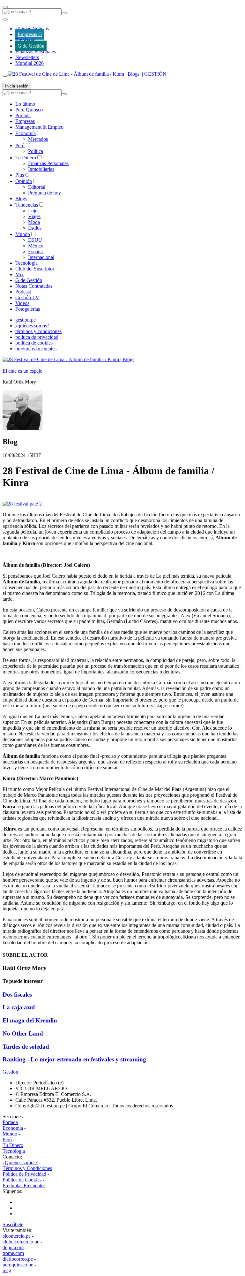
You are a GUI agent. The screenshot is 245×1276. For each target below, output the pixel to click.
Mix (19, 274)
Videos (22, 303)
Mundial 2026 (29, 63)
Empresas (25, 40)
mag (7, 1270)
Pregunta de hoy (44, 192)
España (35, 251)
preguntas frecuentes (35, 348)
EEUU (35, 240)
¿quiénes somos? (32, 325)
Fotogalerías (27, 309)
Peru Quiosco (29, 109)
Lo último (25, 104)
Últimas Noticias (32, 28)
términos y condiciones (38, 331)
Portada (23, 115)
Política (35, 151)
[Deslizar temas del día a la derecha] (5, 76)
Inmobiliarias (41, 169)
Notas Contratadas (33, 286)
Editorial (36, 187)
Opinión (23, 181)
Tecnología (26, 263)
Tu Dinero (25, 157)
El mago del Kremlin (30, 1020)
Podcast (23, 291)
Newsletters (27, 57)
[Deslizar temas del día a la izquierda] (5, 19)
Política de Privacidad (24, 1174)
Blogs (21, 198)
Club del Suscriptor (34, 268)
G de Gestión (31, 46)
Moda (34, 222)
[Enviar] (64, 13)
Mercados (38, 139)
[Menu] (5, 7)
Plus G (22, 175)
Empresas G (30, 34)
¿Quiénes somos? (20, 1162)
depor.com (13, 1247)
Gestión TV (27, 297)
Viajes (34, 216)
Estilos (34, 228)
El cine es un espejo (22, 371)
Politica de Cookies (22, 1179)
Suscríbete (13, 1224)
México (35, 245)
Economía (25, 133)
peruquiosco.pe (18, 1264)
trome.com (13, 1253)
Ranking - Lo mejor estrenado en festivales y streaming (74, 1059)
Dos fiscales (17, 994)
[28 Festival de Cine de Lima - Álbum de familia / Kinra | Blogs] (68, 359)
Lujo (33, 210)
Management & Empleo (39, 127)
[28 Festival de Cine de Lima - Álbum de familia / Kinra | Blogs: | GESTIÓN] (87, 74)
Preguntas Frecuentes (24, 1185)
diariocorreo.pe (18, 1259)
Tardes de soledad (26, 1046)
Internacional (41, 257)
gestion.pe (25, 320)
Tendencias (26, 205)
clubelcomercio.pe (21, 1241)
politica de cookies (34, 343)
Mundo (22, 234)
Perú (20, 145)
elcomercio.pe (17, 1236)
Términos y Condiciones (27, 1168)
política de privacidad (36, 337)
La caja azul (19, 1007)
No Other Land (23, 1033)
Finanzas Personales (35, 51)
